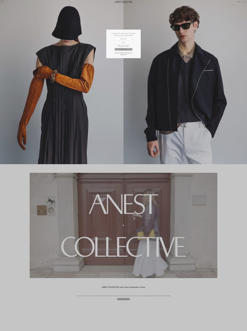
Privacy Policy (123, 54)
